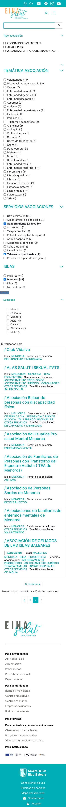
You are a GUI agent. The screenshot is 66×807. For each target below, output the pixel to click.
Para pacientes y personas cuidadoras (29, 725)
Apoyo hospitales (41, 566)
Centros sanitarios (16, 700)
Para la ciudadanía (16, 653)
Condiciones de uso (33, 782)
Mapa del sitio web (33, 793)
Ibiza (47, 373)
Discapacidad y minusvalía (23, 359)
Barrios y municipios (17, 690)
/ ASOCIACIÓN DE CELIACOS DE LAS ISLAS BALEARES (30, 543)
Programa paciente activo (21, 735)
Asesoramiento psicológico (24, 380)
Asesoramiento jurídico (21, 383)
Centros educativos (17, 695)
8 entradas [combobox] (34, 584)
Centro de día (14, 416)
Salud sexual (14, 389)
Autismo (10, 479)
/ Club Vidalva (17, 349)
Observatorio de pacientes (21, 730)
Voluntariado (14, 532)
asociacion (14, 553)
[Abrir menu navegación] (55, 13)
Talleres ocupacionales (35, 419)
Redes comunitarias (17, 711)
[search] (46, 13)
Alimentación (13, 663)
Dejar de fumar (14, 679)
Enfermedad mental (18, 448)
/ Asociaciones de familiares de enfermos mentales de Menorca (32, 515)
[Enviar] (59, 25)
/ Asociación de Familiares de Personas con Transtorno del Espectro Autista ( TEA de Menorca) (31, 463)
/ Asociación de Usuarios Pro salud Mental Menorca (30, 436)
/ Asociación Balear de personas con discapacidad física (29, 402)
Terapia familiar (15, 566)
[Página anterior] (24, 600)
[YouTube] (59, 3)
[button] (33, 35)
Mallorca (18, 373)
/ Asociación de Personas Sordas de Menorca (27, 490)
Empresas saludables (18, 706)
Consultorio (50, 383)
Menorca (17, 356)
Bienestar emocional (17, 674)
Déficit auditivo (15, 502)
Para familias (13, 718)
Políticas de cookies (33, 787)
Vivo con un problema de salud (24, 740)
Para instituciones (16, 746)
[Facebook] (46, 3)
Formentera (13, 377)
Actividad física (14, 658)
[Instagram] (52, 3)
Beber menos (13, 669)
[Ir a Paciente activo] (16, 13)
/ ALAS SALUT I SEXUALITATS (31, 367)
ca (31, 3)
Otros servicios (15, 386)
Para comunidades (17, 685)
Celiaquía (11, 572)
